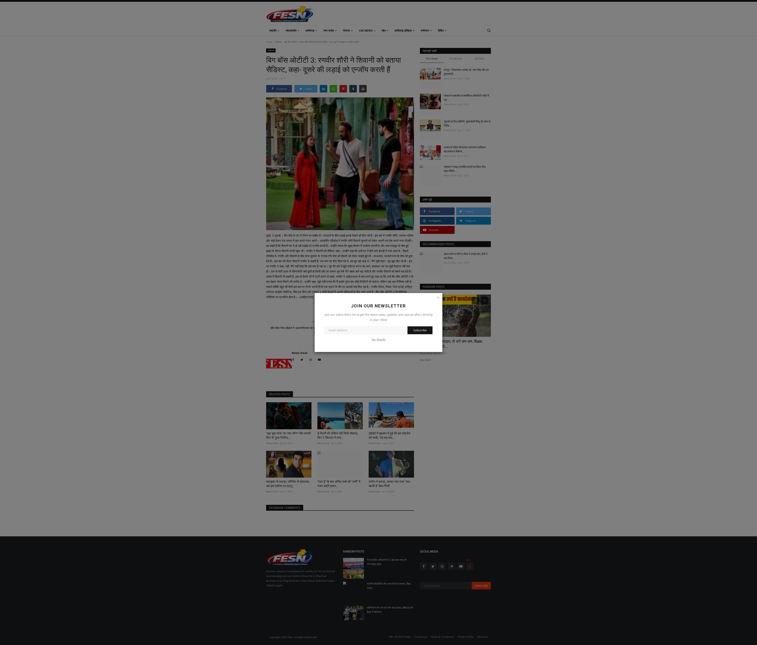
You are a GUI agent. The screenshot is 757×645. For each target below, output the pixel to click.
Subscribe (420, 330)
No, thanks (379, 339)
